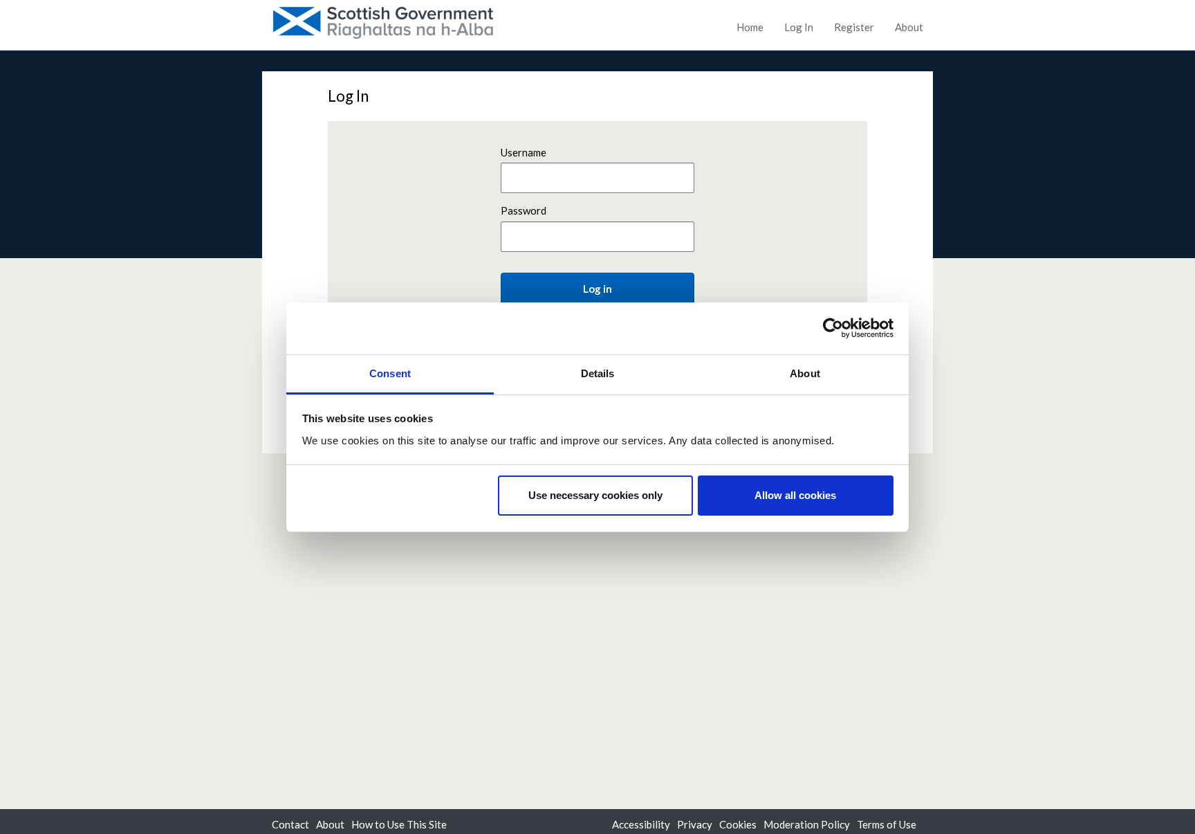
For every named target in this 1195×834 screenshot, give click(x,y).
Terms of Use (886, 824)
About (909, 27)
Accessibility (641, 824)
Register (854, 27)
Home (750, 27)
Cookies (738, 824)
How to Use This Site (399, 824)
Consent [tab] (390, 373)
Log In (798, 27)
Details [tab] (598, 373)
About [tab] (805, 373)
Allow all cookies (795, 495)
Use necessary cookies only (595, 495)
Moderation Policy (806, 824)
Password (523, 210)
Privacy (694, 824)
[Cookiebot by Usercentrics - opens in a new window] (832, 328)
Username (523, 152)
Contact (290, 824)
